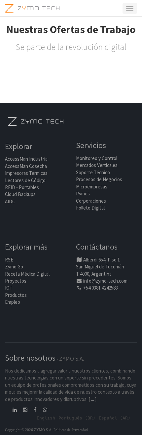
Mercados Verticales (97, 165)
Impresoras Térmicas (26, 173)
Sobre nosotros (30, 358)
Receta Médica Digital (27, 274)
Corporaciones (91, 201)
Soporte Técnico (93, 172)
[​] (15, 410)
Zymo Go (14, 266)
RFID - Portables (22, 187)
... (92, 399)
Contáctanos (97, 247)
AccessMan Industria (26, 159)
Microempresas (91, 186)
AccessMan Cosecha (26, 166)
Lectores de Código (25, 180)
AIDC (10, 201)
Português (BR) (76, 417)
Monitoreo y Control (96, 158)
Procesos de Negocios (99, 179)
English (46, 417)
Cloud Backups (20, 194)
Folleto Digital (91, 208)
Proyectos (15, 281)
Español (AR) (114, 417)
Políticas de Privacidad (70, 430)
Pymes (83, 193)
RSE (9, 260)
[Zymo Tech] (35, 121)
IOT (9, 288)
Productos (16, 295)
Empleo (12, 302)
